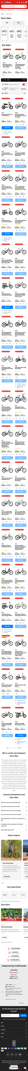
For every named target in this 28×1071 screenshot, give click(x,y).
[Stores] (21, 2)
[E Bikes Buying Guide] (11, 915)
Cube (16, 62)
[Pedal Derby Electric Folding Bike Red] (20, 676)
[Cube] (5, 895)
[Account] (23, 2)
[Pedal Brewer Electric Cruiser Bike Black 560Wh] (7, 285)
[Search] (25, 6)
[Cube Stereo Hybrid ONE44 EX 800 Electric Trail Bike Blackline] (7, 714)
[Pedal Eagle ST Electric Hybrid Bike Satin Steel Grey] (20, 398)
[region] (14, 992)
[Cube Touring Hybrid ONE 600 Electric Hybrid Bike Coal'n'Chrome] (20, 211)
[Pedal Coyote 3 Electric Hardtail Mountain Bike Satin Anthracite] (7, 358)
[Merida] (23, 895)
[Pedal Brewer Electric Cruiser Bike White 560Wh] (7, 605)
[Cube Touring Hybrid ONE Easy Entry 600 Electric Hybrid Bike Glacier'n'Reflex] (20, 56)
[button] (8, 69)
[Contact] (19, 2)
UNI (16, 377)
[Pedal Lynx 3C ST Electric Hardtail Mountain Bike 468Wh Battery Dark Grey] (20, 433)
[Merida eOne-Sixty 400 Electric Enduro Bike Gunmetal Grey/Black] (20, 251)
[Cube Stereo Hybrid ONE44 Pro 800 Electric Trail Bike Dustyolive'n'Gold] (20, 285)
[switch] (24, 84)
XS (16, 124)
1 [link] (7, 747)
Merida (4, 62)
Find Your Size (23, 88)
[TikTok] (16, 1054)
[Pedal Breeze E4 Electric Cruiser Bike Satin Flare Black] (20, 571)
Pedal (3, 112)
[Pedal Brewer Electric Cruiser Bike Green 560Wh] (7, 211)
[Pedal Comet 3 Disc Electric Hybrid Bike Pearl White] (7, 676)
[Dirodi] (14, 895)
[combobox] (14, 6)
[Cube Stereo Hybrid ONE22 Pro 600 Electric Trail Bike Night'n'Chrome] (20, 144)
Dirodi (16, 722)
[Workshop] (17, 2)
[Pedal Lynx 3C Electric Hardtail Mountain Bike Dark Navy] (7, 144)
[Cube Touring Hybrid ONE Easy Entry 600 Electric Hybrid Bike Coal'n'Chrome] (7, 323)
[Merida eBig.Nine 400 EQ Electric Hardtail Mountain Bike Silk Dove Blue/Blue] (7, 642)
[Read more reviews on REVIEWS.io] (14, 979)
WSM (3, 693)
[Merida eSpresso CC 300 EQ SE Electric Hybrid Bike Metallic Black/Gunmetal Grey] (20, 323)
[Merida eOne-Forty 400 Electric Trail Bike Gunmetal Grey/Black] (7, 178)
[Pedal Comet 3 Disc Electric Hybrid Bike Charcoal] (7, 469)
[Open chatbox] (25, 1068)
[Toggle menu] (2, 2)
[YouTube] (20, 1054)
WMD (8, 693)
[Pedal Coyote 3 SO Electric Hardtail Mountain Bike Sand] (20, 605)
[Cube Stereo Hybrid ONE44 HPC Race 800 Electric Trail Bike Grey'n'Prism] (7, 503)
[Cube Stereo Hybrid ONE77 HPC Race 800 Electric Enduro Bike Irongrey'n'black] (7, 251)
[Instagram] (12, 1054)
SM (20, 124)
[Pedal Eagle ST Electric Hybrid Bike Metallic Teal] (7, 536)
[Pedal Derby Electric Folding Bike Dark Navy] (20, 358)
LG (10, 163)
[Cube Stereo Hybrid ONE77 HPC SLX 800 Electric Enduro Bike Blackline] (20, 469)
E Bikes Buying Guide (6, 927)
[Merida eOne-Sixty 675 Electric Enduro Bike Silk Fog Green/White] (8, 56)
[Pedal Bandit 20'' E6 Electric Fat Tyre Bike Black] (7, 105)
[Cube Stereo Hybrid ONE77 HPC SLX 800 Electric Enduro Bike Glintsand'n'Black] (20, 503)
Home (2, 13)
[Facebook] (8, 1054)
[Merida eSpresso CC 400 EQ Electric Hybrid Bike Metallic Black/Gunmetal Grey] (7, 571)
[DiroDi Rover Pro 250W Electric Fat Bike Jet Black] (20, 714)
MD (23, 124)
